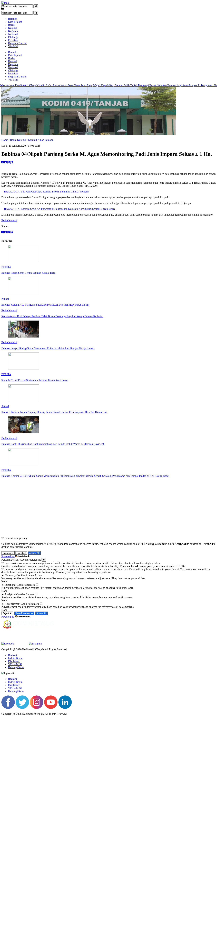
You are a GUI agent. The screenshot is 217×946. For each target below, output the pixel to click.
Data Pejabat (15, 21)
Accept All (34, 553)
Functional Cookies (15, 584)
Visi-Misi (13, 46)
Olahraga (13, 37)
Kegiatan (13, 31)
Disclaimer (14, 661)
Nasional (13, 34)
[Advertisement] (108, 507)
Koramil (12, 27)
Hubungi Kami (16, 667)
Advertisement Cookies (17, 603)
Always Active (34, 575)
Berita (11, 24)
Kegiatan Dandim (17, 43)
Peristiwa (13, 40)
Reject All (21, 553)
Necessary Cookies (15, 575)
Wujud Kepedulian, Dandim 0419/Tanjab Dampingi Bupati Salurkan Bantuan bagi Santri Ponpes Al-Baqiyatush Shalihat (137, 85)
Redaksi (12, 655)
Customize (8, 553)
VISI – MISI (15, 664)
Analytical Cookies (15, 594)
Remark (30, 584)
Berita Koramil (18, 139)
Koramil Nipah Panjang (40, 139)
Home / (5, 139)
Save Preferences (24, 613)
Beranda (12, 18)
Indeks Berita (15, 658)
